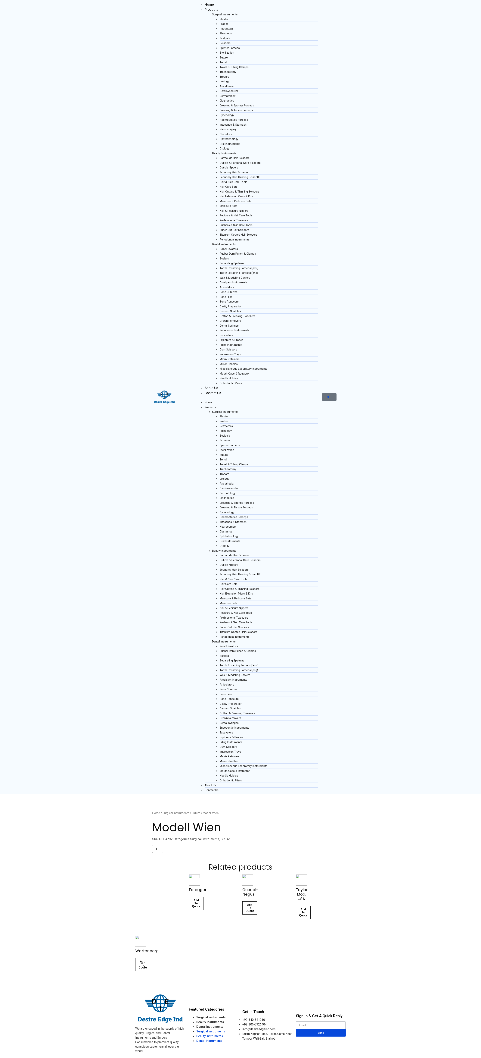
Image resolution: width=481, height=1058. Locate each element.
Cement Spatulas (230, 311)
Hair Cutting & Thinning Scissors (239, 191)
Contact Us (213, 393)
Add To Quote (196, 903)
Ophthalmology (229, 139)
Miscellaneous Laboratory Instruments (243, 368)
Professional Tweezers (234, 220)
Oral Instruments (230, 144)
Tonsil (223, 62)
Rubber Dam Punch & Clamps (238, 253)
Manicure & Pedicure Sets (235, 201)
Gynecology (227, 115)
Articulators (227, 287)
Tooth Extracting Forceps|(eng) (239, 273)
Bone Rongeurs (229, 301)
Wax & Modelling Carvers (235, 277)
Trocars (224, 76)
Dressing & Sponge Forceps (237, 105)
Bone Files (226, 297)
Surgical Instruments (225, 14)
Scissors (225, 43)
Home (209, 4)
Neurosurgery (228, 129)
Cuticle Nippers (229, 167)
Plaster (224, 19)
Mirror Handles (229, 364)
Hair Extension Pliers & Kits (236, 196)
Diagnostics (227, 100)
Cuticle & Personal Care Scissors (240, 163)
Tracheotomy (228, 72)
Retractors (226, 28)
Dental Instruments (224, 244)
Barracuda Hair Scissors (235, 158)
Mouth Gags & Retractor (235, 373)
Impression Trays (230, 354)
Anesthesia (227, 86)
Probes (224, 24)
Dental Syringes (229, 325)
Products (211, 9)
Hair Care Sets (228, 186)
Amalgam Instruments (233, 282)
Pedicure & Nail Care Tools (236, 215)
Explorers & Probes (231, 340)
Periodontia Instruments (235, 239)
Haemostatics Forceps (234, 119)
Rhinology (226, 33)
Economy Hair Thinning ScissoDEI (240, 177)
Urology (224, 81)
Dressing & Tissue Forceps (236, 110)
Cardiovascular (229, 91)
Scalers (224, 258)
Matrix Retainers (230, 359)
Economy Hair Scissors (234, 172)
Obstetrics (226, 134)
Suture (224, 57)
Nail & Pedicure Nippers (234, 210)
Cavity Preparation (231, 306)
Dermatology (227, 96)
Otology (224, 148)
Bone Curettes (228, 292)
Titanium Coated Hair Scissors (238, 234)
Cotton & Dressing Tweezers (237, 316)
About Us (211, 388)
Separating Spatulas (232, 263)
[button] (257, 397)
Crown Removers (230, 320)
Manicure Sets (228, 206)
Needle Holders (229, 378)
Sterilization (227, 52)
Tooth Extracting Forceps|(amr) (239, 268)
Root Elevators (229, 249)
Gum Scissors (228, 349)
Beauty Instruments (224, 153)
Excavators (226, 335)
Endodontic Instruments (234, 330)
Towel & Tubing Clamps (234, 67)
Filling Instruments (231, 345)
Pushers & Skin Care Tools (236, 225)
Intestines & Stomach (233, 124)
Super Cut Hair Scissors (234, 230)
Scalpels (225, 38)
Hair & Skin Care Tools (233, 182)
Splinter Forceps (230, 48)
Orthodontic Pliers (231, 383)
